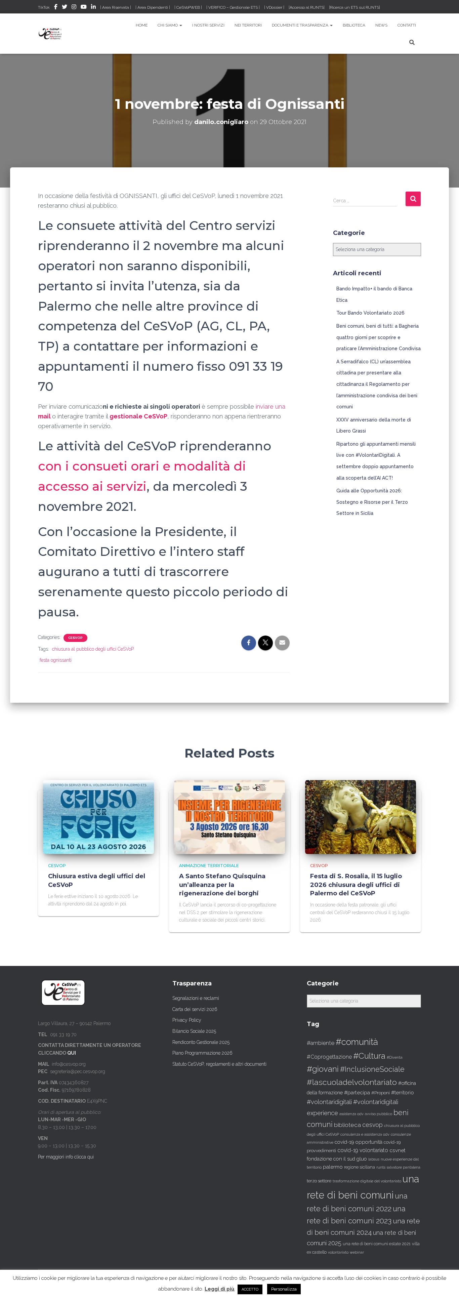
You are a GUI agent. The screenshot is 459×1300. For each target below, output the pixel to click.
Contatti (407, 25)
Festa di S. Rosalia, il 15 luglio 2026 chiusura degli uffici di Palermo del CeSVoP (356, 884)
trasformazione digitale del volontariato (367, 1181)
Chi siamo (168, 25)
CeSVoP (75, 638)
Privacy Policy (186, 1020)
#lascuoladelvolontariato (352, 1082)
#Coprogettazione (329, 1057)
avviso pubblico (378, 1114)
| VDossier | (274, 7)
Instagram (74, 7)
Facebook (55, 7)
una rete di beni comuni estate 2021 (377, 1244)
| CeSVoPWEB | (188, 7)
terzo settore (319, 1180)
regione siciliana (359, 1167)
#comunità (357, 1042)
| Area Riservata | (115, 7)
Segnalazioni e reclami (195, 998)
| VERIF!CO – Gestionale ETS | (233, 7)
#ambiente (320, 1043)
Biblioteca (354, 25)
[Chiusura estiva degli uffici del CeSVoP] (98, 816)
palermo (333, 1167)
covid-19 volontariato (362, 1150)
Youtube (84, 7)
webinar (357, 1252)
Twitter (64, 7)
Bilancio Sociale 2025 (194, 1031)
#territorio (402, 1093)
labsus (373, 1159)
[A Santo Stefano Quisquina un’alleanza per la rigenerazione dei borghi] (229, 816)
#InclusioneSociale (372, 1069)
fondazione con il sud (331, 1159)
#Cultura (369, 1056)
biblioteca (347, 1125)
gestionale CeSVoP (138, 416)
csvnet (397, 1150)
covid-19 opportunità (358, 1142)
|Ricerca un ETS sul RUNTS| (354, 7)
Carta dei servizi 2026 (194, 1009)
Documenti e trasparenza (300, 25)
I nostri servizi (208, 25)
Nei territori (248, 25)
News (381, 25)
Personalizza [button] (284, 1289)
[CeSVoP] (50, 33)
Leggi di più (220, 1289)
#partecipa (357, 1092)
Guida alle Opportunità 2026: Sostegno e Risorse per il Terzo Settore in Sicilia (372, 502)
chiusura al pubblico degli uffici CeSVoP (93, 649)
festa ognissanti (56, 660)
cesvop (372, 1124)
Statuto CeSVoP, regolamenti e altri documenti (219, 1064)
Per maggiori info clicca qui (66, 1157)
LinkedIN (93, 7)
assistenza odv (351, 1114)
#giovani (323, 1069)
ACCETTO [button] (250, 1289)
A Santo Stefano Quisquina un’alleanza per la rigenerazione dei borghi (222, 884)
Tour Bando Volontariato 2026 (370, 313)
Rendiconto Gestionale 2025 (201, 1042)
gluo (362, 1159)
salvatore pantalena (403, 1167)
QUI (71, 1053)
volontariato (338, 1252)
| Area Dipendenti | (152, 7)
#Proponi (380, 1092)
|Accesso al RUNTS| (307, 7)
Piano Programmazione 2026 (202, 1053)
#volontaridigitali (329, 1101)
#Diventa (395, 1057)
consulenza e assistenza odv (364, 1134)
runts (380, 1167)
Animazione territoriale (209, 865)
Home (142, 25)
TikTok (44, 7)
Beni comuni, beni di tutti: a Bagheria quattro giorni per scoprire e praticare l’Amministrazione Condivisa (378, 337)
